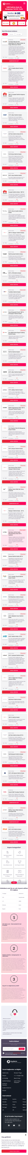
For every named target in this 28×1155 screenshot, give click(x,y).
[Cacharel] (5, 655)
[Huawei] (5, 94)
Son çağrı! (18, 34)
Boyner (3, 909)
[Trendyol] (5, 41)
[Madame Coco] (5, 616)
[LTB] (5, 273)
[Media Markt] (5, 68)
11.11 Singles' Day (18, 1075)
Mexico (24, 1104)
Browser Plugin (18, 1073)
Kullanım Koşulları (4, 1084)
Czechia (15, 1102)
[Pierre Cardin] (5, 211)
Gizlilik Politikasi (6, 1081)
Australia (4, 1099)
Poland (14, 1107)
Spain (24, 1107)
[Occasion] (5, 407)
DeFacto (4, 905)
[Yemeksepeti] (5, 23)
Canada (4, 1102)
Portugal (4, 1107)
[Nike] (5, 489)
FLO (3, 897)
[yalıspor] (5, 232)
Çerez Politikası (17, 1053)
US (3, 1110)
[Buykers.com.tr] (8, 4)
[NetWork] (5, 754)
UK (13, 1110)
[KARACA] (5, 556)
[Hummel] (5, 254)
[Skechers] (5, 597)
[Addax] (5, 390)
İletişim (4, 1075)
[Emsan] (5, 448)
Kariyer (4, 1090)
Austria (14, 1099)
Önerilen (11, 34)
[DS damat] (5, 773)
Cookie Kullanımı (6, 1088)
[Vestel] (5, 792)
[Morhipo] (5, 532)
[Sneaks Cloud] (5, 576)
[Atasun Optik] (13, 23)
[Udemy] (5, 332)
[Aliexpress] (5, 428)
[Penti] (21, 23)
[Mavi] (5, 115)
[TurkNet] (5, 292)
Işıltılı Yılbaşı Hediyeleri (17, 1081)
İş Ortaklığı (5, 1078)
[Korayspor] (5, 312)
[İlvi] (5, 352)
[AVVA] (5, 175)
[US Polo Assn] (5, 134)
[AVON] (5, 699)
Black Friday (17, 1078)
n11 (3, 901)
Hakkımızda (5, 1073)
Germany (4, 1104)
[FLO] (5, 829)
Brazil (24, 1099)
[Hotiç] (5, 154)
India (14, 1104)
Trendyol (4, 893)
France (24, 1102)
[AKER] (5, 372)
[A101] (5, 636)
